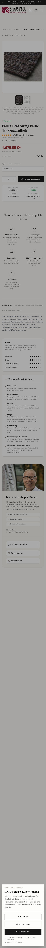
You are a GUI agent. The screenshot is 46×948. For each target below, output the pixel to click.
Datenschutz (9, 942)
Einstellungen (24, 924)
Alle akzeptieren (23, 931)
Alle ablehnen (23, 917)
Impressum (19, 942)
